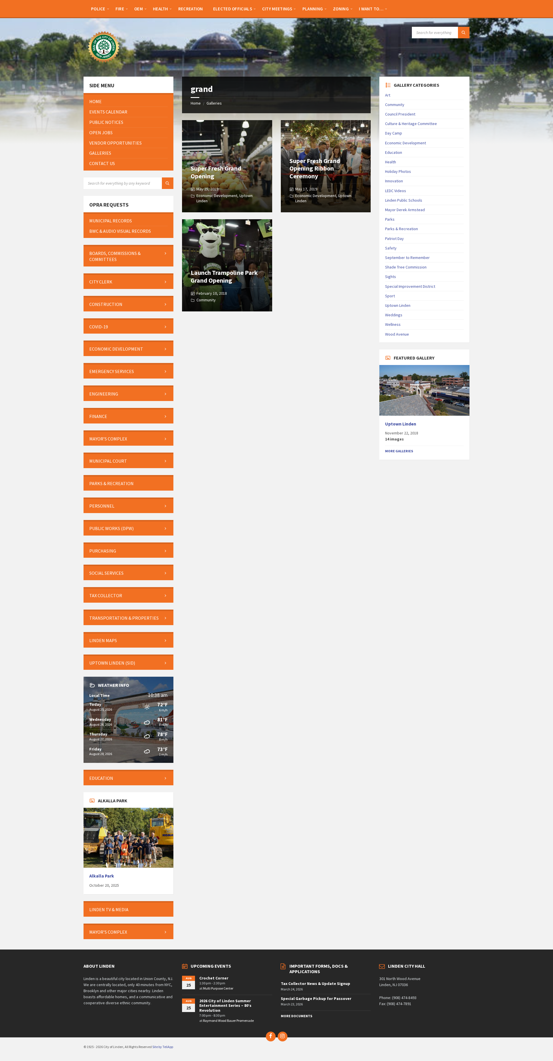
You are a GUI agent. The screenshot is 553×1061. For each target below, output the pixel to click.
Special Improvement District (410, 286)
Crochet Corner (213, 978)
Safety (391, 248)
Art (387, 95)
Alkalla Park (101, 876)
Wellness (393, 324)
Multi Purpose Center (218, 988)
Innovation (394, 181)
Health (390, 161)
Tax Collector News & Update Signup (315, 983)
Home (196, 103)
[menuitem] (98, 8)
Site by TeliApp (162, 1047)
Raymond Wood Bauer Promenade (228, 1020)
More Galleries (399, 451)
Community (206, 299)
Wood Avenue (397, 334)
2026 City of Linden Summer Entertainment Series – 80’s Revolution (225, 1005)
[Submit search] (463, 32)
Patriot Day (394, 238)
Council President (400, 114)
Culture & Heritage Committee (411, 123)
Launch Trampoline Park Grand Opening (224, 276)
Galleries (214, 103)
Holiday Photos (398, 171)
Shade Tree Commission (406, 267)
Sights (390, 276)
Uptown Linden (397, 305)
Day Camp (393, 133)
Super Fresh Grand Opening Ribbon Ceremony (314, 168)
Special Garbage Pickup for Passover (316, 998)
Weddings (393, 314)
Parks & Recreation (401, 228)
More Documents (296, 1016)
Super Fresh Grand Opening (216, 172)
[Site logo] (104, 65)
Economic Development (216, 195)
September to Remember (407, 257)
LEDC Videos (395, 190)
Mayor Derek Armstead (405, 209)
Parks (390, 219)
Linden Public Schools (403, 200)
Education (393, 152)
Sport (390, 295)
